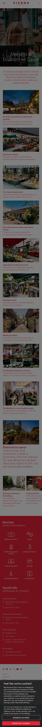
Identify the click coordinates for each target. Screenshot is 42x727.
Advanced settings (21, 718)
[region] (21, 703)
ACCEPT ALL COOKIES (21, 723)
